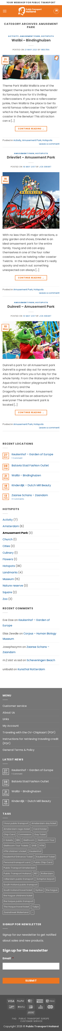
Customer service (15, 706)
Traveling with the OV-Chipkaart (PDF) (29, 732)
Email (8, 958)
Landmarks (10, 572)
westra (45, 49)
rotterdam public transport (18, 878)
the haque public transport (18, 901)
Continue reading (31, 128)
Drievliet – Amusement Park (31, 157)
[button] (5, 11)
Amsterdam (11, 526)
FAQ (14, 1018)
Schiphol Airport (45, 878)
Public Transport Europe (34, 1018)
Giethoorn (28, 840)
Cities (6, 546)
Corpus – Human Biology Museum (29, 636)
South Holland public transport (20, 884)
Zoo (5, 599)
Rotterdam (47, 873)
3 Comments (23, 499)
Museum (8, 579)
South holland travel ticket (18, 890)
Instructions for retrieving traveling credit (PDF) (31, 741)
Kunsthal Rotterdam (31, 669)
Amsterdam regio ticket (17, 829)
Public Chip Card (43, 862)
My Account (11, 726)
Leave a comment (49, 143)
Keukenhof (35, 851)
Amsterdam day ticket (44, 823)
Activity (13, 36)
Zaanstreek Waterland (16, 912)
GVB (34, 845)
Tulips (35, 906)
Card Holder (40, 829)
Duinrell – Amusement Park (31, 306)
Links (6, 719)
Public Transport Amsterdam (20, 867)
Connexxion (24, 834)
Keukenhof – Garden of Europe (32, 454)
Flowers (8, 559)
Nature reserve (13, 586)
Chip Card (9, 834)
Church (8, 539)
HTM (42, 845)
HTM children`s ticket (15, 851)
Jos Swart (45, 166)
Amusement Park (30, 36)
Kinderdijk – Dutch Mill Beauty (31, 485)
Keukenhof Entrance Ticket (18, 856)
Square (7, 592)
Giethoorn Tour (46, 840)
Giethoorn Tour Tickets (16, 845)
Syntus (39, 890)
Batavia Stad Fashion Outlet (30, 465)
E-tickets (8, 840)
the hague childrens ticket (18, 895)
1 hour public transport (16, 823)
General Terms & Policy (18, 750)
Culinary (8, 553)
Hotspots (47, 36)
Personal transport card (17, 862)
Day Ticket (40, 834)
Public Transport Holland (17, 873)
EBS (18, 840)
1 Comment (22, 458)
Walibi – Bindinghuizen (31, 40)
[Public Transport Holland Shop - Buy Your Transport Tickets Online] (30, 11)
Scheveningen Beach (41, 660)
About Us (9, 713)
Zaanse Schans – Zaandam (30, 495)
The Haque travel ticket (16, 906)
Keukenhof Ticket (45, 856)
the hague (52, 890)
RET (36, 873)
